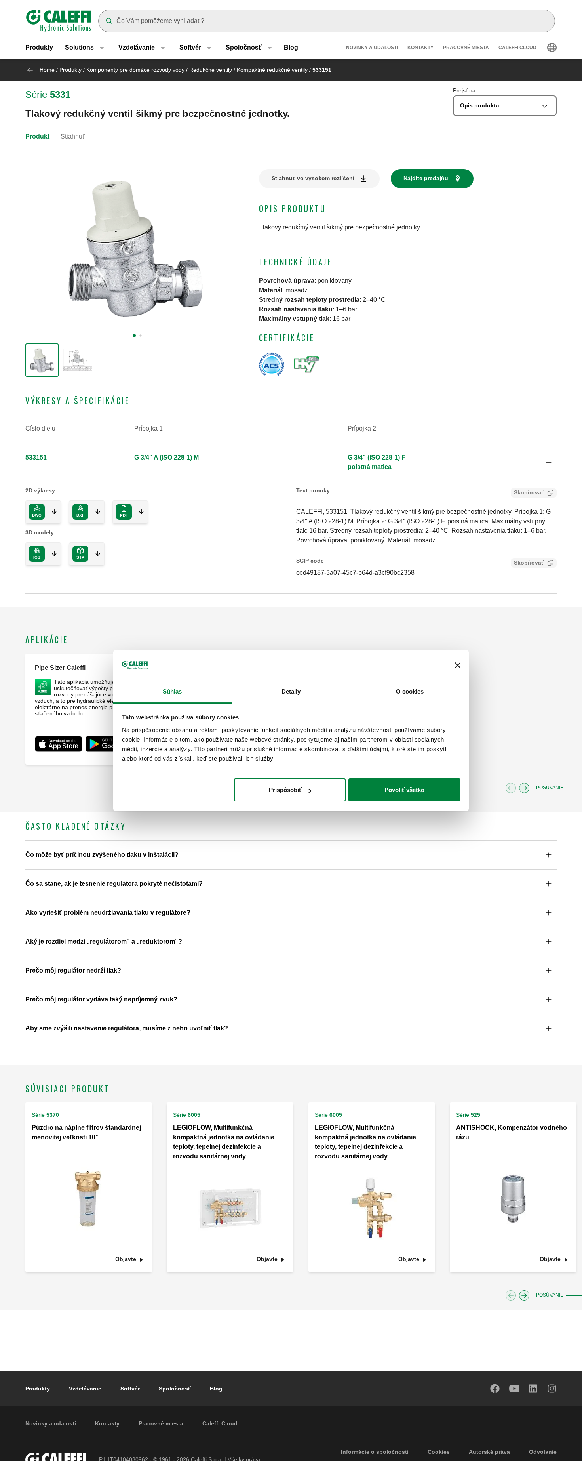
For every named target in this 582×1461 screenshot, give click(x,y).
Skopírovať (529, 492)
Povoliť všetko (404, 789)
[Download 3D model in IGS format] (51, 554)
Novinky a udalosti (372, 47)
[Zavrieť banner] (457, 665)
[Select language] (552, 47)
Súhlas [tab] (172, 691)
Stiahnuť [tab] (73, 136)
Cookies (439, 1452)
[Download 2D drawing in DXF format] (94, 512)
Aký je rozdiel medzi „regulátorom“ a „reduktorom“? (103, 941)
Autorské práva (489, 1452)
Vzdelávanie (85, 1388)
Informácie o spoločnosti (375, 1452)
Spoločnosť (175, 1388)
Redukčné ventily (210, 70)
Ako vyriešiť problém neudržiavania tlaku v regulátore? (107, 912)
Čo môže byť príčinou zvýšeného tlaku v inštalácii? (102, 854)
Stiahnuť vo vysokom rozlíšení (313, 178)
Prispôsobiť (285, 789)
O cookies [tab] (410, 691)
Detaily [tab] (291, 691)
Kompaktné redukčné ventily (272, 70)
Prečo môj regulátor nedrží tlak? (73, 970)
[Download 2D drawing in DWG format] (51, 512)
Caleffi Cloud (517, 47)
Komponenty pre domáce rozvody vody (135, 70)
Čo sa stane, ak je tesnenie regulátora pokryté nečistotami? (114, 883)
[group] (42, 360)
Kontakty (420, 47)
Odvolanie (543, 1452)
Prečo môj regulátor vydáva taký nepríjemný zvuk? (101, 999)
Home (47, 70)
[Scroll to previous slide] (511, 788)
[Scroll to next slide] (524, 788)
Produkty (39, 47)
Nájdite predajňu (425, 178)
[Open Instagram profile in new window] (552, 1388)
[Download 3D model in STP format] (94, 554)
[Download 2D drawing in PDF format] (138, 512)
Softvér (130, 1388)
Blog (291, 47)
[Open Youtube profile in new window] (514, 1388)
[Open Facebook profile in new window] (495, 1388)
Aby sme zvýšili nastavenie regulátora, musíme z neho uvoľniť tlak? (126, 1028)
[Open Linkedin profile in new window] (533, 1388)
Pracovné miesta (466, 47)
